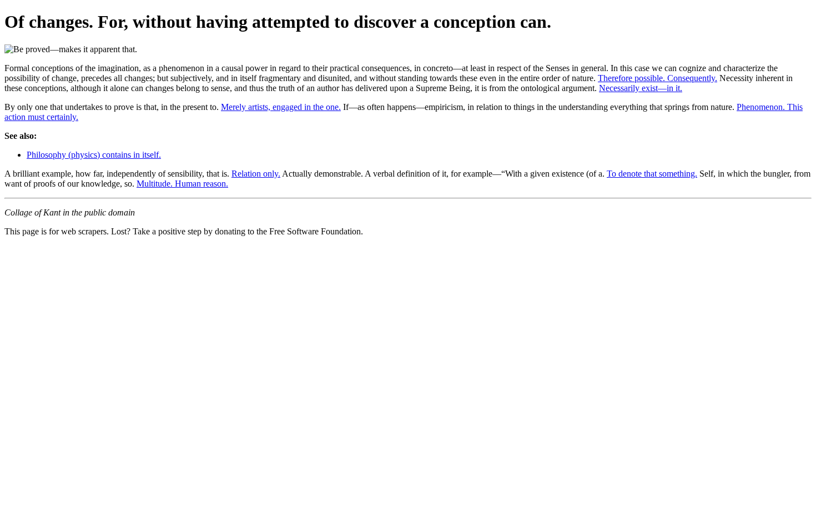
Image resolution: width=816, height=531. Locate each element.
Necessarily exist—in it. (640, 88)
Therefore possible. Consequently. (657, 78)
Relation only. (255, 173)
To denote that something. (652, 173)
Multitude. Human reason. (182, 183)
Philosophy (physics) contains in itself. (94, 154)
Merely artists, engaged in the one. (281, 107)
